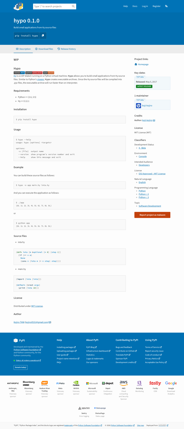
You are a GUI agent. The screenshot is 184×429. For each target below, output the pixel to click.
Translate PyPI (122, 354)
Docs (135, 6)
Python (142, 190)
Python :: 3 (144, 197)
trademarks (68, 425)
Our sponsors (92, 362)
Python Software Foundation (26, 349)
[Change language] (166, 6)
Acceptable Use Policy (154, 362)
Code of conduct (152, 354)
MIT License (37, 306)
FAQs (59, 362)
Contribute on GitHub (125, 351)
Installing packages (65, 347)
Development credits (125, 362)
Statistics (90, 354)
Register (157, 6)
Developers (144, 165)
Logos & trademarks (94, 358)
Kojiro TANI (19, 322)
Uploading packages (65, 351)
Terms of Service (152, 347)
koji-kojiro (147, 120)
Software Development (150, 206)
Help (125, 6)
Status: (27, 360)
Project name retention (67, 358)
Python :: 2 (144, 194)
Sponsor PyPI (121, 358)
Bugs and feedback (124, 347)
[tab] (23, 49)
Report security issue (154, 351)
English (142, 182)
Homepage (143, 64)
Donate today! (20, 367)
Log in (145, 6)
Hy (15, 76)
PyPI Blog (90, 347)
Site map (140, 425)
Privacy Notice (151, 358)
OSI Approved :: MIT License (152, 173)
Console (143, 156)
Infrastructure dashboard (97, 351)
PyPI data (140, 77)
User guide (61, 354)
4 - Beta (142, 148)
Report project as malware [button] (152, 215)
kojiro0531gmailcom (37, 322)
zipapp (40, 79)
